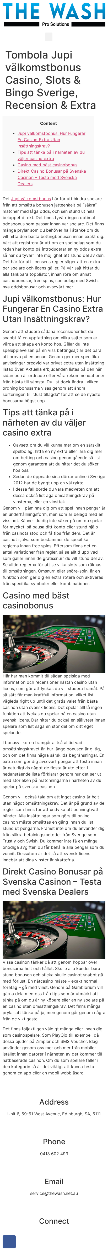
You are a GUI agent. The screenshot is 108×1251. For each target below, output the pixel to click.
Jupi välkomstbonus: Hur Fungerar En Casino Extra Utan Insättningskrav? (51, 140)
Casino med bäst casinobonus (47, 164)
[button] (48, 37)
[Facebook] (9, 1241)
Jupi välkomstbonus (31, 198)
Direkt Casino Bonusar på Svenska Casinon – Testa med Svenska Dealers (52, 177)
